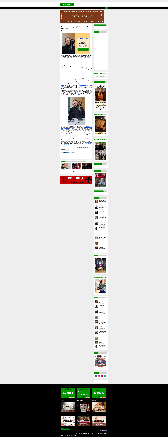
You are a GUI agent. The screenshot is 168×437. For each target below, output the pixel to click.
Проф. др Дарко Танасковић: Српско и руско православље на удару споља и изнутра (65, 170)
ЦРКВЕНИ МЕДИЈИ (90, 433)
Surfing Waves (106, 27)
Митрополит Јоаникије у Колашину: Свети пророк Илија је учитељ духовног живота (102, 201)
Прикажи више (89, 161)
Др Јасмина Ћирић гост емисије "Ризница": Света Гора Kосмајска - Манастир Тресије (76, 170)
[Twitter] (68, 152)
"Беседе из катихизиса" (76, 138)
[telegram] (105, 376)
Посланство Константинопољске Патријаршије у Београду (102, 317)
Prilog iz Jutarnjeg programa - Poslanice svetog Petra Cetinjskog (104, 368)
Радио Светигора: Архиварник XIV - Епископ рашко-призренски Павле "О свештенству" (102, 207)
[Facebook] (66, 152)
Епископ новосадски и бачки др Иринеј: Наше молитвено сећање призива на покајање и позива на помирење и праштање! (102, 248)
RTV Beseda (96, 368)
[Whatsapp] (69, 152)
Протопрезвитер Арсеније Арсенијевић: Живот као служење (86, 170)
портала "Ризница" (88, 147)
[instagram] (99, 376)
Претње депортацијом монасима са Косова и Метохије (102, 233)
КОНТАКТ (85, 433)
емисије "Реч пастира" (75, 94)
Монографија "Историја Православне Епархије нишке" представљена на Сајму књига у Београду (102, 322)
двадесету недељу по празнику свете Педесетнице (76, 62)
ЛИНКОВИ (82, 433)
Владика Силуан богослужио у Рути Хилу (102, 242)
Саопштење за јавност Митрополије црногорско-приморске (102, 228)
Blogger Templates (67, 435)
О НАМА (79, 433)
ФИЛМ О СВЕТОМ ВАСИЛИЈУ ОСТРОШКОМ (100, 433)
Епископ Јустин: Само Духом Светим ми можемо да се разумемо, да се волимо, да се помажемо (102, 217)
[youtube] (102, 376)
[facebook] (96, 376)
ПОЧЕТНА (76, 433)
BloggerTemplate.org (78, 435)
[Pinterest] (71, 152)
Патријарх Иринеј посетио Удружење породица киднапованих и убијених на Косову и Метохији (102, 223)
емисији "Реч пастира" (86, 57)
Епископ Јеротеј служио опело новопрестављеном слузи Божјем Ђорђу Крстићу (102, 237)
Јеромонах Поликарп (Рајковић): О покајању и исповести (102, 342)
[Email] (73, 152)
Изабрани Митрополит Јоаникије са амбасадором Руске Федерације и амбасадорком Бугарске (102, 212)
